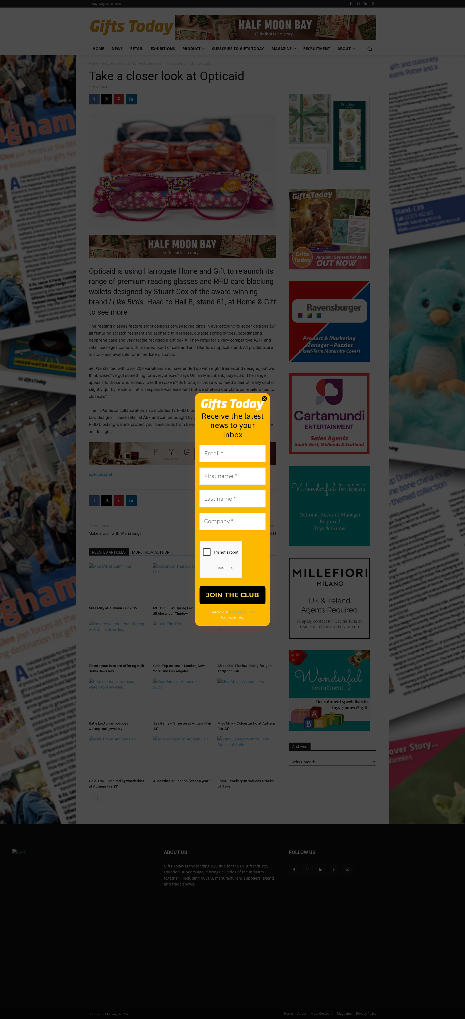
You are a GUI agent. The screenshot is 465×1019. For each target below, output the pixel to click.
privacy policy (241, 612)
